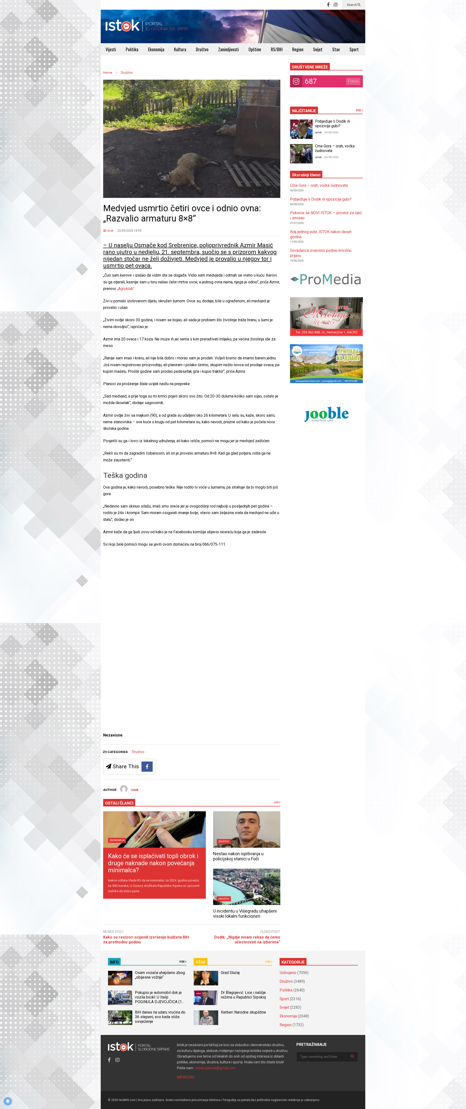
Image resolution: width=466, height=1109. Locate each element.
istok (109, 230)
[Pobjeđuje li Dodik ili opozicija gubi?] (301, 129)
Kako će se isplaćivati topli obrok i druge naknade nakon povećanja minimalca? (153, 863)
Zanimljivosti (228, 49)
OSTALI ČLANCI (119, 803)
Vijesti (111, 49)
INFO (114, 962)
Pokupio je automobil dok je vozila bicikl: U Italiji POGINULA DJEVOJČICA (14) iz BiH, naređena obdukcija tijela (160, 1001)
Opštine (255, 49)
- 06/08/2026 (330, 132)
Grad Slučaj (230, 972)
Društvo (202, 49)
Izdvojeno (288, 972)
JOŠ (276, 802)
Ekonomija (156, 49)
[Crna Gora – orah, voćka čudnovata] (301, 153)
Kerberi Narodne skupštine (243, 1012)
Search (352, 5)
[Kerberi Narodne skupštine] (206, 1017)
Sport (354, 49)
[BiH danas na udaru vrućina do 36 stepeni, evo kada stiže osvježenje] (120, 1017)
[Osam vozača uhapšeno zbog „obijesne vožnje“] (120, 978)
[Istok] (147, 26)
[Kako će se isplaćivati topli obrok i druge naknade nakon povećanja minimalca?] (154, 829)
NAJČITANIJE (304, 111)
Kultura (180, 49)
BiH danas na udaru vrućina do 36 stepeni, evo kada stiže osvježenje (160, 1017)
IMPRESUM (185, 1077)
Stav (336, 49)
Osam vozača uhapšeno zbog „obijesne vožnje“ (160, 975)
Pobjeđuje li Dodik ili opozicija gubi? (332, 123)
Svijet (318, 49)
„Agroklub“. (126, 288)
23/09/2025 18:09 (129, 230)
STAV (200, 962)
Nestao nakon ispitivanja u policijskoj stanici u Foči (238, 856)
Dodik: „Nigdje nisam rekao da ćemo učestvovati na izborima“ (247, 940)
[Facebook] (328, 5)
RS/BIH (277, 49)
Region (297, 49)
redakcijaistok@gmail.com (215, 1068)
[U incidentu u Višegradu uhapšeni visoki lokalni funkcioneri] (246, 887)
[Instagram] (336, 5)
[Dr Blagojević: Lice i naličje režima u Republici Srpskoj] (206, 997)
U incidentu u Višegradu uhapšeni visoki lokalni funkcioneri (245, 913)
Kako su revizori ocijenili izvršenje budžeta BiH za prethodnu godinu (146, 940)
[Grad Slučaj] (206, 978)
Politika (132, 49)
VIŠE (359, 110)
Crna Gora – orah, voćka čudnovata (319, 185)
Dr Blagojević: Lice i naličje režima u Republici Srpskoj (244, 994)
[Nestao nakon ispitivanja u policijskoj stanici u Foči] (246, 829)
